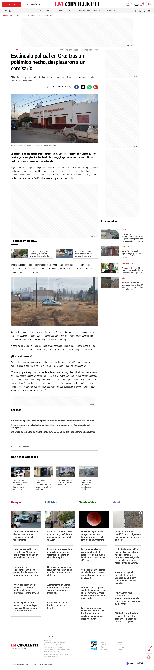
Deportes (103, 644)
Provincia (71, 11)
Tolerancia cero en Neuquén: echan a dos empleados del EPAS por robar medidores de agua (25, 570)
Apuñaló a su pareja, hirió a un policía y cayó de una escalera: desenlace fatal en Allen (40, 254)
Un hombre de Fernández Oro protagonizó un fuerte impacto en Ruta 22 (86, 484)
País (102, 647)
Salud (124, 230)
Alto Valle (125, 247)
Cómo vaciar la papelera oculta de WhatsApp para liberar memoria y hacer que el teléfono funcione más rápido (93, 593)
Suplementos (104, 649)
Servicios (119, 649)
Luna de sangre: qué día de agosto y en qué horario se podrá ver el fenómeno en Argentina (92, 535)
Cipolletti (50, 11)
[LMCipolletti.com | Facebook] (136, 11)
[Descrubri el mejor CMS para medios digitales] (134, 666)
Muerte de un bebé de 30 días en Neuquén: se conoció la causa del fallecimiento (25, 535)
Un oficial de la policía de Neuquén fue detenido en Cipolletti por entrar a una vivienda (53, 431)
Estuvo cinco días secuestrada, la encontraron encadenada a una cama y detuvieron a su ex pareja (127, 598)
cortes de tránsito (45, 15)
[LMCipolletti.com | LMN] (33, 4)
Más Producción (84, 11)
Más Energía (97, 11)
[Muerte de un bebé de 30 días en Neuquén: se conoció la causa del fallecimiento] (26, 519)
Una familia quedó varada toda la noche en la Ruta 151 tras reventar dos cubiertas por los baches (132, 286)
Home (41, 11)
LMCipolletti (63, 50)
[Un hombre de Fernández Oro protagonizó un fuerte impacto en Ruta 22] (88, 472)
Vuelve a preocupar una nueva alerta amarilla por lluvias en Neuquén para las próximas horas (25, 606)
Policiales (60, 11)
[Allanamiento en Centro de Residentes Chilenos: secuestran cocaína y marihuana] (43, 472)
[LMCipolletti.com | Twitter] (140, 11)
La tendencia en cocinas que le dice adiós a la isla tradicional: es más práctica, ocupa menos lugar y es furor (93, 613)
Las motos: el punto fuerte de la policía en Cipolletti (65, 482)
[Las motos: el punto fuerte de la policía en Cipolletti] (65, 472)
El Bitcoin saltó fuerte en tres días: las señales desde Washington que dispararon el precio (127, 617)
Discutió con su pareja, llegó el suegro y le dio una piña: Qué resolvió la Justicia (132, 254)
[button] (2, 10)
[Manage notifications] (149, 657)
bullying (17, 15)
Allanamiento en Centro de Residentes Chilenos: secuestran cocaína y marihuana (43, 484)
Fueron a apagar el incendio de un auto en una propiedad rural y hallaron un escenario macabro (126, 578)
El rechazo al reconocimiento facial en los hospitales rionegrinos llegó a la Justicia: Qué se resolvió (132, 237)
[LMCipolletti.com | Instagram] (145, 11)
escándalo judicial (29, 15)
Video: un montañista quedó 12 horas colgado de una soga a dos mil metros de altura (128, 535)
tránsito (125, 278)
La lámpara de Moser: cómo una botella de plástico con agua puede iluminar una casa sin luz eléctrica (93, 554)
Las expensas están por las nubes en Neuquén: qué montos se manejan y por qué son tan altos (25, 553)
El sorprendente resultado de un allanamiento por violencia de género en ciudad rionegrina (84, 254)
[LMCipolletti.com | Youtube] (149, 11)
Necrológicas (110, 11)
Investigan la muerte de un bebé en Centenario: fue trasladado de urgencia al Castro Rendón (26, 588)
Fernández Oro (75, 50)
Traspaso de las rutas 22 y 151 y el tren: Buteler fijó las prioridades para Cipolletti (132, 270)
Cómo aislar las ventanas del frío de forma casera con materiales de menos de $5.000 (93, 573)
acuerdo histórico (128, 263)
